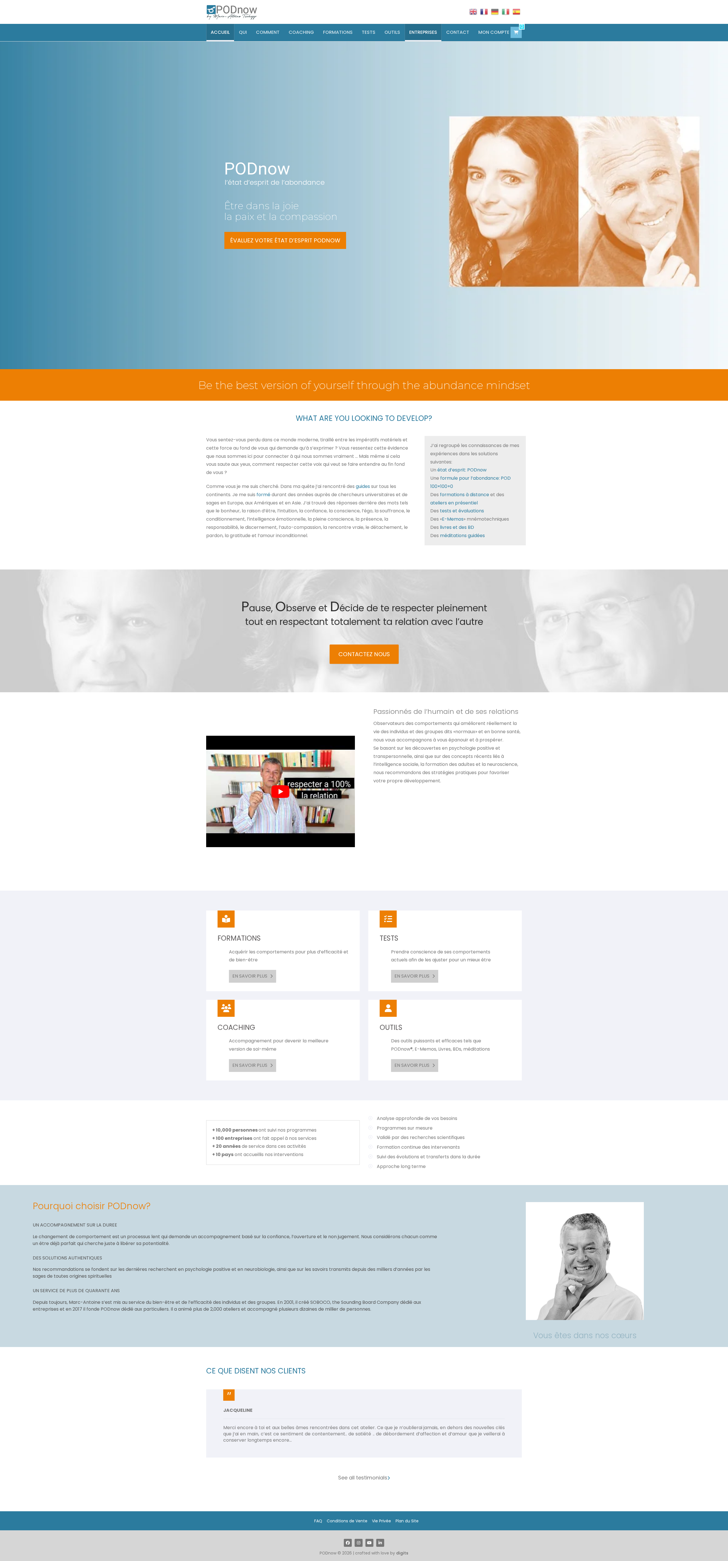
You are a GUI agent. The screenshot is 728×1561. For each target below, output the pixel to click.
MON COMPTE (493, 32)
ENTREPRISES (423, 32)
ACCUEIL (220, 32)
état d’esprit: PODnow (462, 470)
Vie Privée (381, 1515)
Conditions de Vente (347, 1515)
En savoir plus (249, 976)
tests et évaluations (462, 511)
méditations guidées (462, 535)
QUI (243, 32)
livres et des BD (457, 527)
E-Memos (453, 519)
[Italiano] (505, 11)
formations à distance (464, 494)
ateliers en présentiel (454, 503)
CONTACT (457, 32)
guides (363, 486)
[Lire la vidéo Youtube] (280, 791)
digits (402, 1547)
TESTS (368, 32)
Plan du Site (407, 1515)
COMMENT (268, 32)
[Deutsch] (494, 11)
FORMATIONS (338, 32)
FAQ (318, 1515)
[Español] (516, 11)
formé (263, 494)
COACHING (301, 32)
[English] (473, 11)
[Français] (484, 11)
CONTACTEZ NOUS (364, 654)
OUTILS (392, 32)
